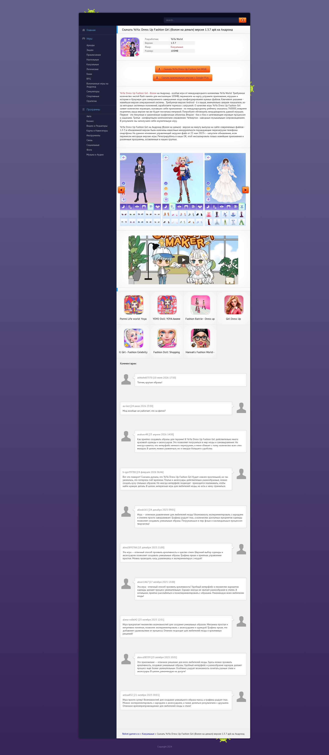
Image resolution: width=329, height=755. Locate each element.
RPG (89, 78)
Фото (89, 149)
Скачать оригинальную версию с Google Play (185, 77)
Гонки (89, 73)
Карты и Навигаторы (97, 130)
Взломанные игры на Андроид (97, 85)
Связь (89, 140)
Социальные (93, 145)
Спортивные (93, 96)
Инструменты (93, 135)
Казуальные (93, 64)
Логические (93, 69)
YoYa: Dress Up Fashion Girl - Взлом (138, 93)
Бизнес (90, 121)
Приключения (94, 54)
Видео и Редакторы (97, 125)
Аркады (91, 45)
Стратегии (92, 101)
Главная (91, 30)
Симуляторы (93, 91)
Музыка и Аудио (95, 154)
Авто (89, 116)
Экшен (90, 50)
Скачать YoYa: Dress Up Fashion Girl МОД (185, 69)
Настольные (93, 59)
